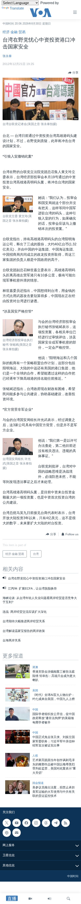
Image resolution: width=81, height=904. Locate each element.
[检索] (68, 898)
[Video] (30, 898)
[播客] (7, 833)
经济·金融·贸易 (14, 32)
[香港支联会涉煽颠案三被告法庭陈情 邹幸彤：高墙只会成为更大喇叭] (17, 671)
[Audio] (49, 898)
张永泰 (7, 56)
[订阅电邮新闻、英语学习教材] (16, 833)
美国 (35, 690)
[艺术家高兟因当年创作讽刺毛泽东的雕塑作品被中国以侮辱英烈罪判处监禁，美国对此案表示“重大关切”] (17, 760)
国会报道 (38, 783)
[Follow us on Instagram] (36, 823)
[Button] (73, 72)
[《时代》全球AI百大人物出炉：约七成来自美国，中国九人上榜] (17, 694)
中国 (35, 709)
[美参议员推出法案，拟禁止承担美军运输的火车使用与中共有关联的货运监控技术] (17, 787)
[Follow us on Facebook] (26, 823)
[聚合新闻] (65, 823)
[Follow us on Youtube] (16, 823)
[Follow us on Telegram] (56, 823)
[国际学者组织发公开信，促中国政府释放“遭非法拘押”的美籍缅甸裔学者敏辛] (17, 714)
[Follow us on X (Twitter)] (7, 823)
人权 (35, 755)
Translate (17, 8)
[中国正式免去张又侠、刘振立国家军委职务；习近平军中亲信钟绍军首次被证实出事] (17, 737)
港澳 (35, 667)
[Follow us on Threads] (46, 823)
